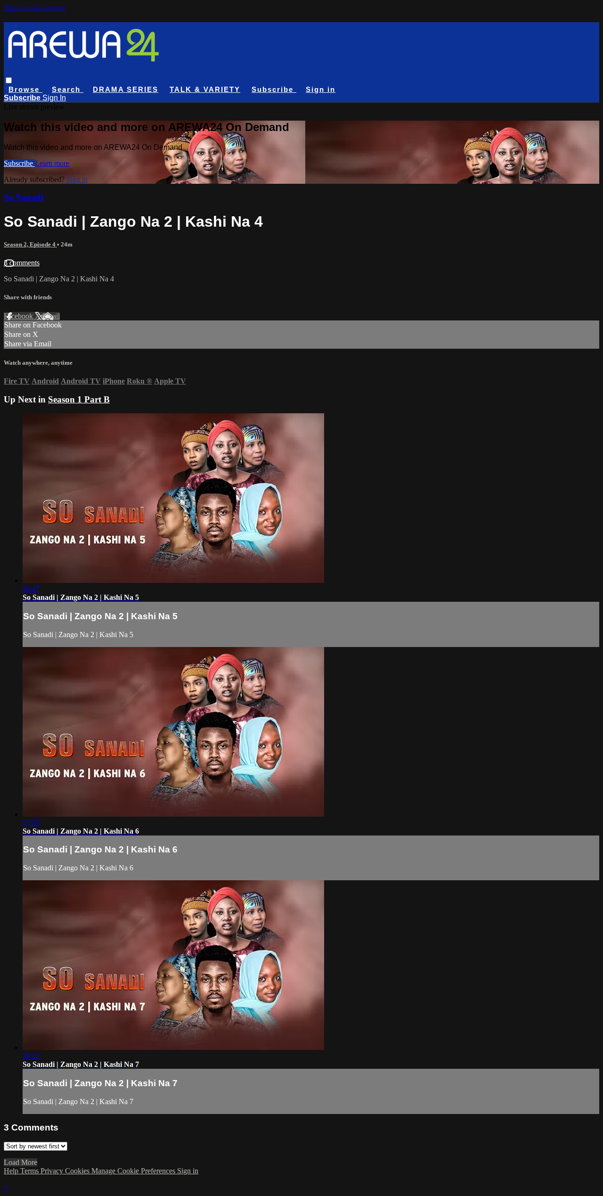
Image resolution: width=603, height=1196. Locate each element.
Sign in (320, 89)
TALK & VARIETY (205, 89)
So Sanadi (23, 197)
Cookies (78, 1171)
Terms (30, 1171)
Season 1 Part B (79, 399)
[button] (9, 80)
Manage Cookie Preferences (134, 1171)
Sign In (54, 98)
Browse (25, 89)
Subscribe (19, 163)
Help (12, 1171)
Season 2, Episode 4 (30, 244)
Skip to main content (34, 8)
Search (67, 89)
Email (51, 316)
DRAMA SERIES (125, 89)
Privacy (53, 1171)
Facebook (19, 316)
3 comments (22, 263)
